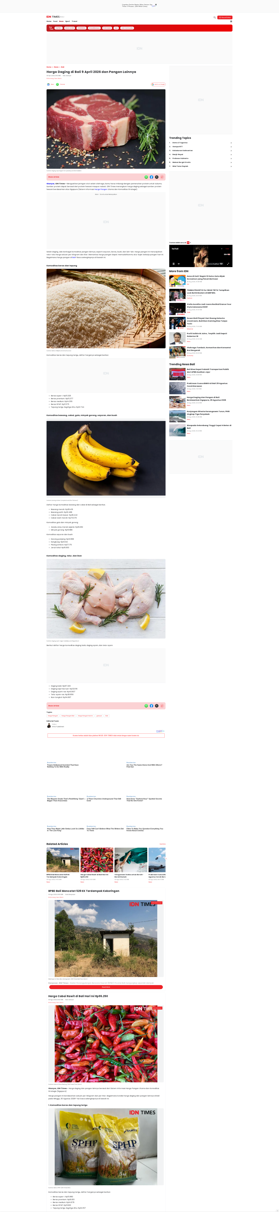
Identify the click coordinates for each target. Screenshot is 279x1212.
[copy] (162, 177)
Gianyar (50, 183)
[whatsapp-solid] (146, 177)
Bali (73, 257)
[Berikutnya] (166, 847)
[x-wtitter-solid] (156, 177)
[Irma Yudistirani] (49, 725)
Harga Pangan (100, 189)
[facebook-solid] (151, 177)
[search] (214, 17)
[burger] (231, 21)
